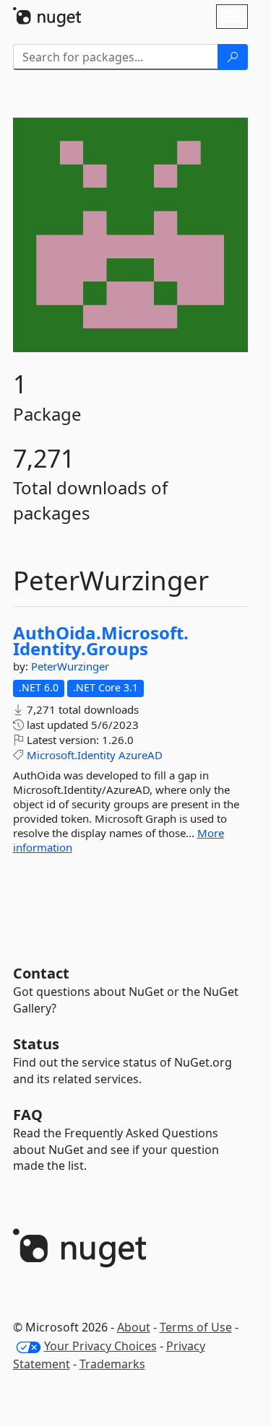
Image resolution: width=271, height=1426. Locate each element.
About (133, 1327)
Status (36, 1044)
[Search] (233, 57)
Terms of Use (196, 1327)
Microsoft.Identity (71, 755)
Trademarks (112, 1364)
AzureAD (141, 755)
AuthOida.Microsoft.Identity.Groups (101, 640)
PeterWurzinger (70, 666)
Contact (41, 973)
